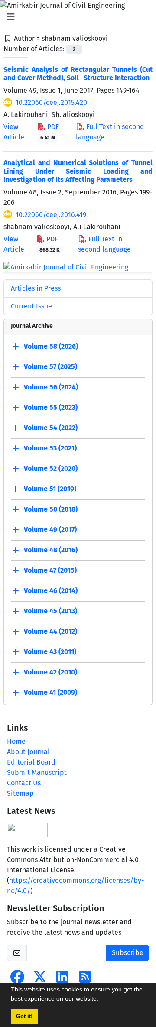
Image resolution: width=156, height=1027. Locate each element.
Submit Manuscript (37, 772)
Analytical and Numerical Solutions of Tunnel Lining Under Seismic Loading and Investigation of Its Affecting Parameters (78, 171)
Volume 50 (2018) (51, 509)
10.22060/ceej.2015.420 (51, 102)
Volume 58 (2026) (51, 347)
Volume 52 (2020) (51, 469)
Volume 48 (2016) (51, 550)
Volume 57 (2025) (50, 367)
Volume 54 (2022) (51, 428)
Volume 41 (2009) (50, 693)
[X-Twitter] (39, 979)
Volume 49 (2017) (50, 530)
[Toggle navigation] (75, 17)
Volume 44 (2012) (50, 632)
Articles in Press (36, 288)
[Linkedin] (62, 979)
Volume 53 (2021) (50, 448)
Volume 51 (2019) (50, 489)
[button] (101, 999)
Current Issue (31, 306)
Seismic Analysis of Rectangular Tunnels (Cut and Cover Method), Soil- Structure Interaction (78, 73)
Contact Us (24, 783)
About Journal (28, 752)
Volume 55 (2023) (51, 408)
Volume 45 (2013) (50, 611)
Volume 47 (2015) (50, 571)
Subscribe (127, 953)
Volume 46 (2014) (51, 591)
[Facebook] (17, 979)
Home (16, 741)
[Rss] (85, 979)
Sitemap (20, 793)
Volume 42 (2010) (50, 672)
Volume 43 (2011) (50, 652)
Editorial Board (31, 762)
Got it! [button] (24, 1017)
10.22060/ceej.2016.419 (51, 215)
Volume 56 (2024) (51, 387)
